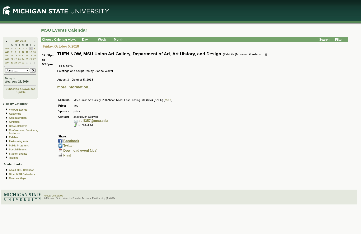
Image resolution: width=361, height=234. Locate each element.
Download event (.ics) (80, 150)
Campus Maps (17, 178)
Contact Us (57, 195)
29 (15, 63)
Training (13, 157)
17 (23, 55)
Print (67, 155)
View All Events (18, 109)
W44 (7, 63)
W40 (7, 48)
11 (27, 52)
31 (23, 63)
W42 (7, 55)
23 (19, 59)
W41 (7, 52)
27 (34, 59)
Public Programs (19, 145)
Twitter (68, 145)
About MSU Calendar (21, 170)
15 (15, 55)
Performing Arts (18, 141)
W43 (7, 59)
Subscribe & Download (20, 88)
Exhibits (14, 137)
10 (23, 52)
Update (21, 92)
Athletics (14, 121)
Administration (18, 117)
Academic (15, 113)
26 (30, 59)
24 (23, 59)
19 (30, 55)
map (168, 100)
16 (19, 55)
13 (34, 52)
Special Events (18, 149)
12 (30, 52)
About (47, 195)
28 (12, 63)
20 (34, 55)
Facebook (71, 141)
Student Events (18, 153)
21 (12, 59)
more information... (74, 87)
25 (27, 59)
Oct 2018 (20, 41)
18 (27, 55)
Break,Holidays (18, 126)
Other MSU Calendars (22, 174)
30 (12, 48)
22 (15, 59)
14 (12, 55)
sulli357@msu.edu (93, 121)
